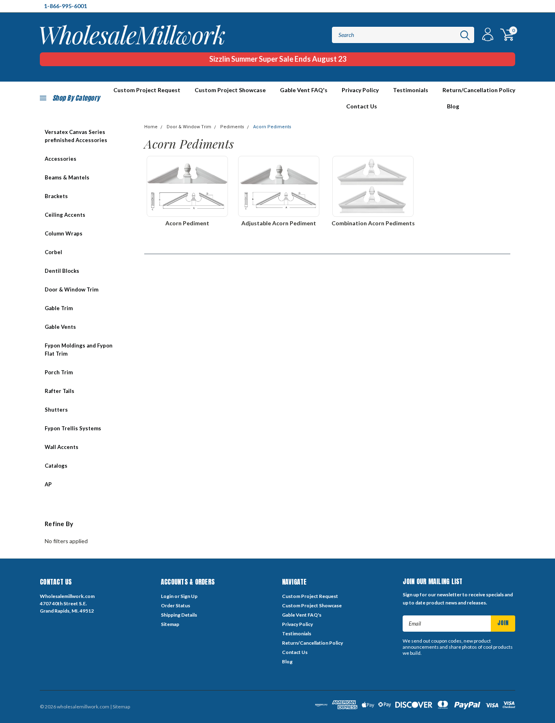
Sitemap (170, 624)
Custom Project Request (310, 596)
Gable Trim (59, 308)
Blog (453, 106)
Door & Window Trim (71, 289)
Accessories (60, 158)
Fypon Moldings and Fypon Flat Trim (79, 349)
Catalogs (56, 465)
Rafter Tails (59, 391)
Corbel (53, 252)
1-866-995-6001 (65, 5)
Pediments (232, 126)
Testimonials (410, 89)
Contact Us (361, 106)
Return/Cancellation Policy (478, 89)
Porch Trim (59, 372)
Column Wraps (63, 233)
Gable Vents (60, 327)
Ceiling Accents (65, 215)
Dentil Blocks (62, 271)
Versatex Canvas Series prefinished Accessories (76, 136)
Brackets (56, 196)
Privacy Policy (360, 89)
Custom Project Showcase (230, 89)
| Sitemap (120, 707)
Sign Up (188, 596)
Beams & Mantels (67, 177)
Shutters (56, 409)
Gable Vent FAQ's (303, 89)
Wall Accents (61, 447)
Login (167, 596)
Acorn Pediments (272, 126)
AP (48, 484)
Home (151, 126)
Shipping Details (179, 615)
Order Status (175, 605)
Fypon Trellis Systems (73, 428)
